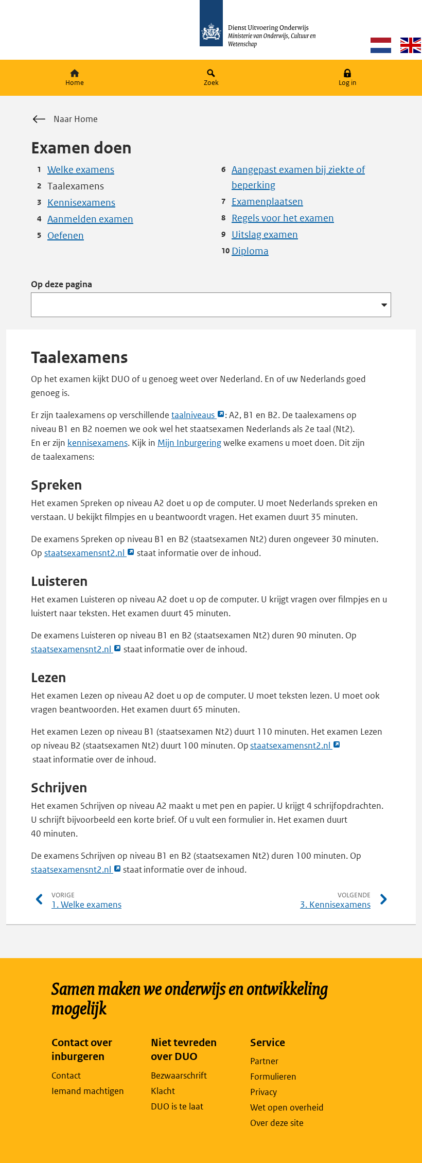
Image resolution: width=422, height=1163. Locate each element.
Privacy (263, 1092)
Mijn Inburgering (189, 442)
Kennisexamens (81, 203)
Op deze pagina (61, 284)
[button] (347, 78)
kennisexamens (97, 442)
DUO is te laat (177, 1106)
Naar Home (76, 119)
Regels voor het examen (283, 218)
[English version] (410, 45)
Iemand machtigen (87, 1091)
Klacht (163, 1091)
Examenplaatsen (267, 201)
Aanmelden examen (90, 219)
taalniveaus (198, 415)
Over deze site (277, 1123)
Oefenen (65, 235)
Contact (66, 1075)
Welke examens (80, 170)
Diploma (250, 251)
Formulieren (273, 1076)
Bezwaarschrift (179, 1075)
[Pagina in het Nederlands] (381, 45)
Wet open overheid (287, 1107)
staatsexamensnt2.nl (89, 553)
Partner (264, 1061)
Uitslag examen (265, 234)
